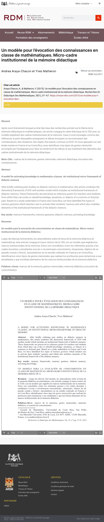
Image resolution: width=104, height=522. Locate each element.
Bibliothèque (66, 32)
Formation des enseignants (32, 37)
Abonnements (46, 32)
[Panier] (99, 3)
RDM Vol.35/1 (95, 74)
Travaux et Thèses (88, 32)
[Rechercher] (98, 18)
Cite (7, 105)
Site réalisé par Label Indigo (88, 519)
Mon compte (82, 3)
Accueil (9, 32)
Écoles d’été (81, 37)
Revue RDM (24, 32)
